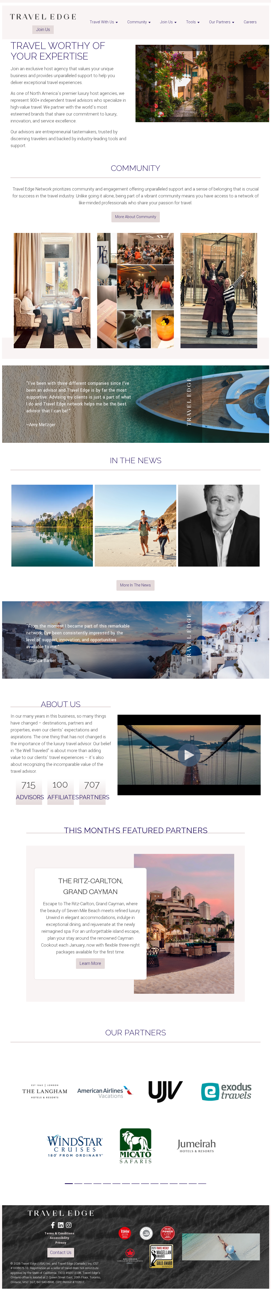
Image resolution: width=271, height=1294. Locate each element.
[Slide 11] (164, 1184)
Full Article (52, 557)
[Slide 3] (88, 1184)
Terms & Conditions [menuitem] (59, 1233)
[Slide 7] (126, 1184)
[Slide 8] (135, 1184)
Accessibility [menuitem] (59, 1238)
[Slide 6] (116, 1184)
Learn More (90, 963)
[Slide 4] (97, 1184)
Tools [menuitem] (191, 22)
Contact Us (60, 1252)
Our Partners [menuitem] (220, 22)
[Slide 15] (202, 1184)
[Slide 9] (145, 1184)
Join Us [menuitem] (166, 22)
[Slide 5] (107, 1184)
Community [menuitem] (137, 22)
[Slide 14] (193, 1184)
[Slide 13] (183, 1184)
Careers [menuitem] (250, 22)
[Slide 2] (78, 1184)
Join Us (43, 30)
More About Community (135, 217)
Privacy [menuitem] (60, 1242)
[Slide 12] (174, 1184)
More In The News (135, 585)
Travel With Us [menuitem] (102, 22)
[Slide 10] (155, 1184)
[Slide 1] (69, 1184)
